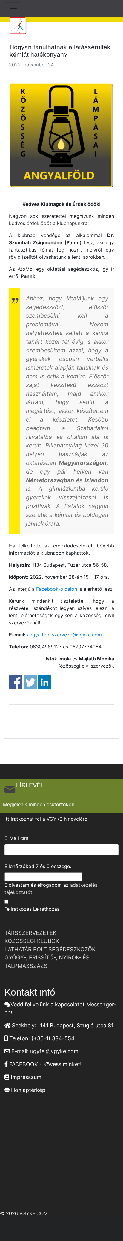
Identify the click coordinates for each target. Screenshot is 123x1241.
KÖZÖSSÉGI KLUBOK (31, 941)
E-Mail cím (16, 838)
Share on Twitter (30, 682)
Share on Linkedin (44, 682)
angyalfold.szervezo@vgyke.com (64, 635)
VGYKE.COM (33, 1213)
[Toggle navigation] (13, 8)
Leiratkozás (46, 909)
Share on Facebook (15, 682)
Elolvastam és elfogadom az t (51, 888)
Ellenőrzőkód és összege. (37, 866)
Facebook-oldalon (56, 589)
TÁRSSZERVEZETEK (30, 932)
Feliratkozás (18, 909)
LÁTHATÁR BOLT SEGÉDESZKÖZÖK (50, 949)
